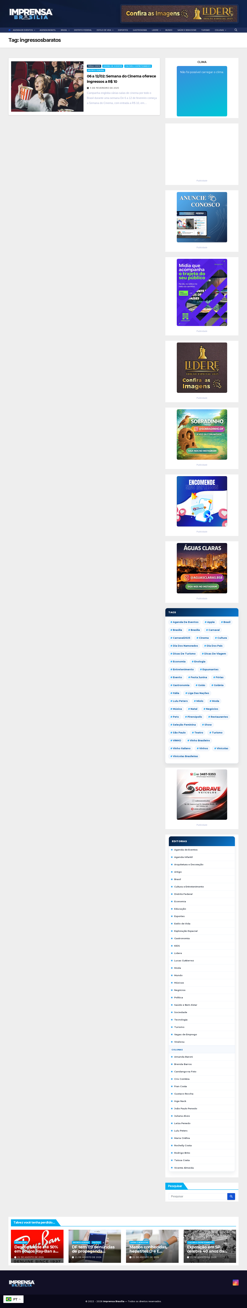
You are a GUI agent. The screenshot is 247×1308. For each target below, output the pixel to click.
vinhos (203, 748)
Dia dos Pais (214, 645)
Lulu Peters (181, 1130)
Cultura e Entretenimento (138, 66)
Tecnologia (181, 1019)
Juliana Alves (182, 1116)
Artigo (177, 871)
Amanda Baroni (183, 1056)
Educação (180, 908)
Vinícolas (222, 748)
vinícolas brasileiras (185, 756)
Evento (177, 677)
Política (178, 997)
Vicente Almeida (184, 1167)
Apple (211, 622)
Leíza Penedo (182, 1123)
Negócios (212, 708)
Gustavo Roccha (183, 1093)
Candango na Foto (185, 1071)
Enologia (199, 661)
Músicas (179, 982)
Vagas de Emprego (185, 1034)
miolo (199, 701)
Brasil (226, 622)
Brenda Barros (183, 1064)
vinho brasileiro (200, 740)
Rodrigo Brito (182, 1152)
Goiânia (218, 685)
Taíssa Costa (94, 66)
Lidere (178, 953)
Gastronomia (182, 938)
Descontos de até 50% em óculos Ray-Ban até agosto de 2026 (36, 1251)
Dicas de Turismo (184, 653)
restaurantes (219, 716)
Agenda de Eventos (112, 66)
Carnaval (214, 629)
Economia (179, 661)
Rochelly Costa (183, 1145)
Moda (215, 701)
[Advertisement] (202, 150)
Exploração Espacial (185, 931)
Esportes (179, 916)
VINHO (177, 740)
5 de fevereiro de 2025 (104, 88)
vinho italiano (182, 748)
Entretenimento (183, 669)
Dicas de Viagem (215, 653)
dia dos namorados (185, 645)
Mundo (178, 975)
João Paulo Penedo (185, 1108)
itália (176, 693)
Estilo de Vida (182, 923)
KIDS (177, 945)
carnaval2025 (181, 637)
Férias (219, 677)
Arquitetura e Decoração (188, 864)
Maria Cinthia (182, 1138)
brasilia (177, 629)
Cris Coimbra (182, 1079)
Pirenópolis (195, 716)
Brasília (195, 629)
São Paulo (179, 732)
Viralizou (179, 1041)
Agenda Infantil (183, 857)
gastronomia (181, 685)
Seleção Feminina (184, 724)
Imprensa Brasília (114, 1301)
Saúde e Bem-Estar (185, 1005)
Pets (176, 716)
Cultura (222, 637)
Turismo (217, 732)
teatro (198, 732)
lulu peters (180, 701)
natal (194, 708)
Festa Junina (199, 677)
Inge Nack (180, 1101)
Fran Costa (180, 1086)
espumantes (210, 669)
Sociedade (180, 1012)
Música (177, 708)
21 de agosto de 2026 (30, 1257)
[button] (236, 30)
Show (208, 724)
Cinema (204, 637)
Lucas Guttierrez (184, 960)
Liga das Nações (198, 693)
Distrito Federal (96, 70)
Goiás (201, 685)
